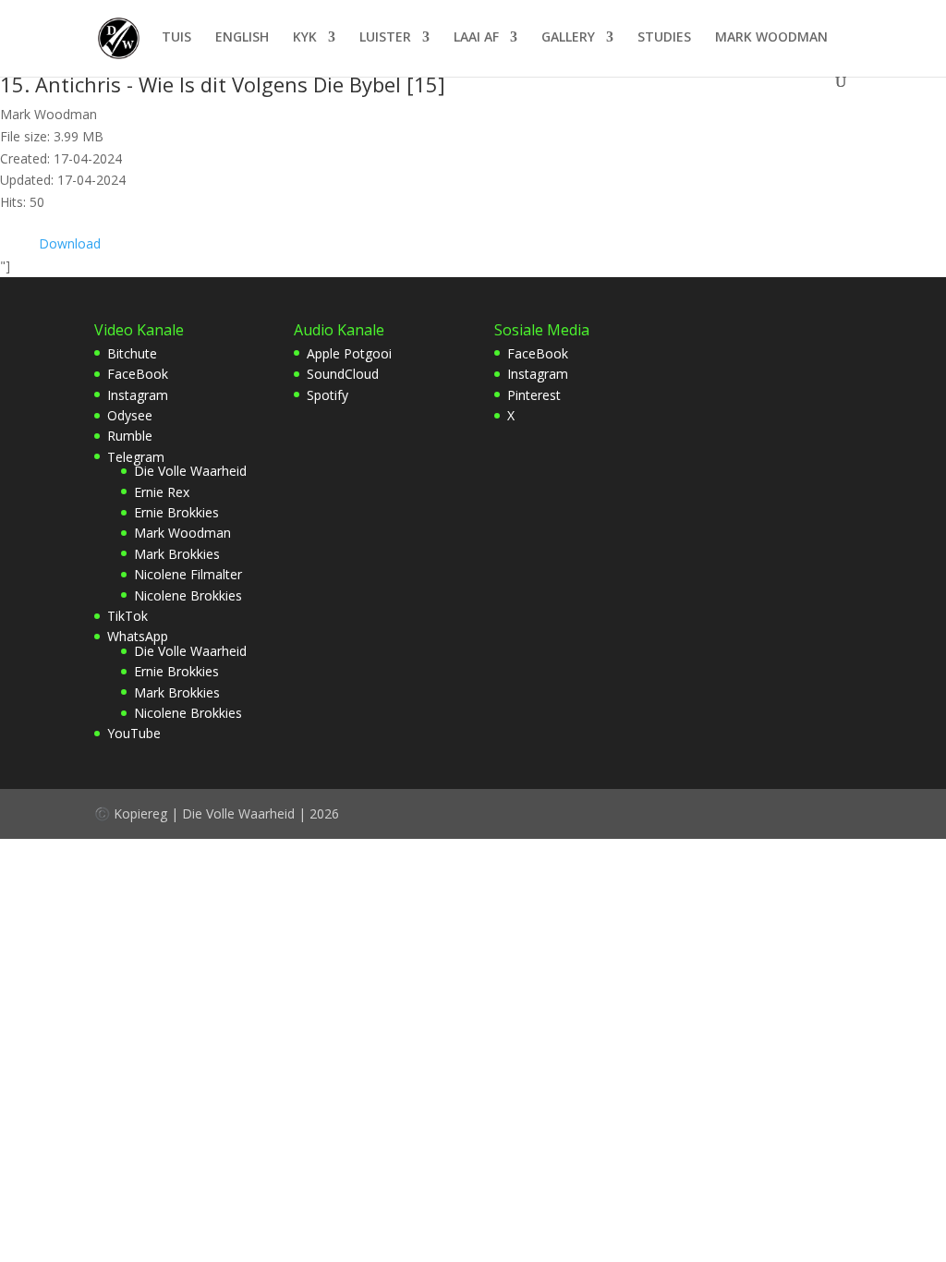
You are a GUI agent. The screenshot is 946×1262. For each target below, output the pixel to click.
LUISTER (385, 37)
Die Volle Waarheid (190, 470)
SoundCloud (343, 373)
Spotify (327, 395)
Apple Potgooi (349, 353)
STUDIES (664, 37)
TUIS (176, 37)
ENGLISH (242, 37)
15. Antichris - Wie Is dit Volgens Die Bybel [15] (222, 84)
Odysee (129, 415)
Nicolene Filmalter (188, 574)
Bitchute (132, 353)
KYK (305, 37)
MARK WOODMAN (771, 37)
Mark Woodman (182, 532)
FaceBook (137, 373)
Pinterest (534, 395)
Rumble (129, 435)
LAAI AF (476, 37)
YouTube (134, 733)
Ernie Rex (161, 492)
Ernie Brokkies (176, 512)
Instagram (137, 395)
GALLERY (568, 37)
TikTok (127, 616)
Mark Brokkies (177, 554)
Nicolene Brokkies (188, 595)
